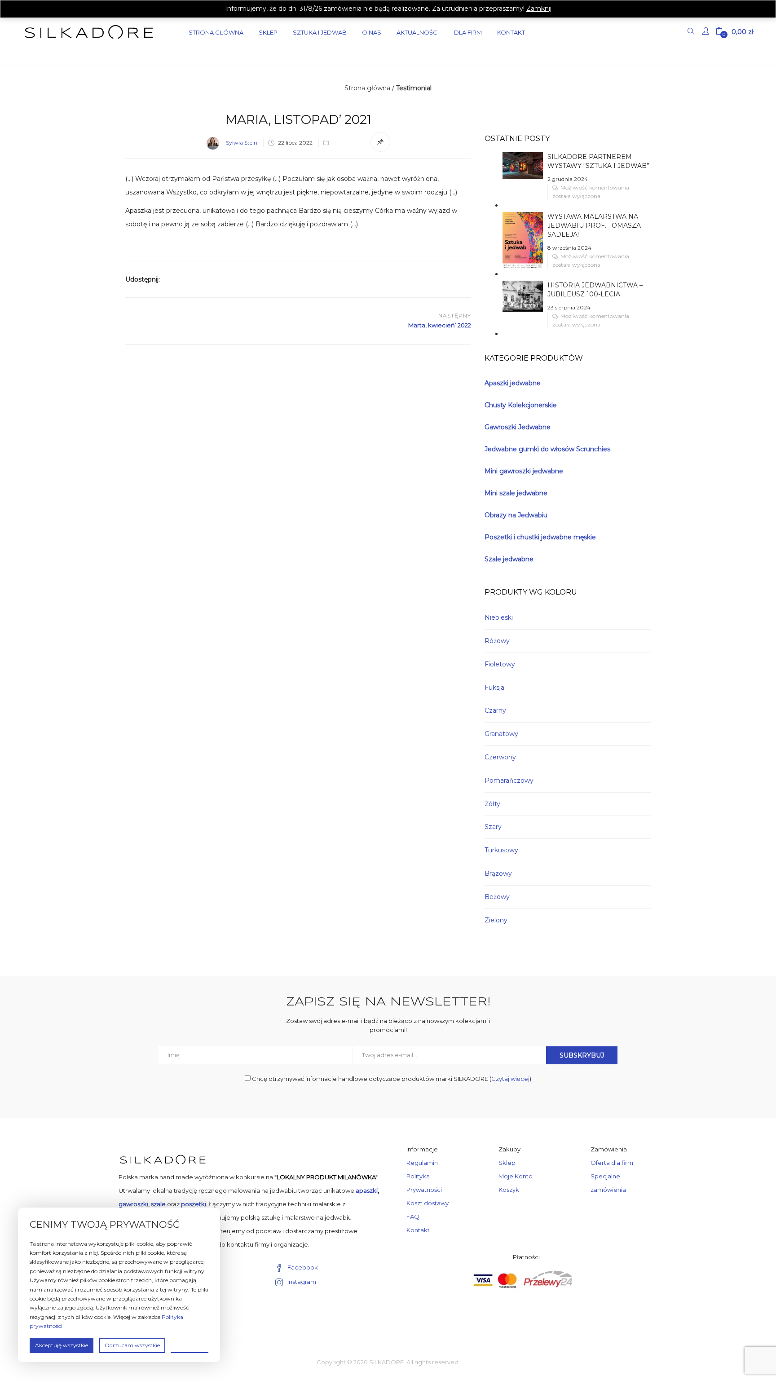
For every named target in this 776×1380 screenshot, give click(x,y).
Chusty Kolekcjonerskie (521, 405)
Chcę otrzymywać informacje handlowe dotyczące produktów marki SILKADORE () (391, 1078)
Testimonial (414, 88)
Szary (493, 827)
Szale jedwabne (509, 559)
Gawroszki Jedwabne (518, 427)
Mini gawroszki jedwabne (524, 471)
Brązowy (498, 873)
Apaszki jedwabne (513, 383)
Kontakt (511, 32)
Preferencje (189, 1344)
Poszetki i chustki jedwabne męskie (540, 537)
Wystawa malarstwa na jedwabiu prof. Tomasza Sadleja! (594, 225)
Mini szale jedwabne (516, 493)
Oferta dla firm (612, 1162)
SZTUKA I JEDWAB (320, 32)
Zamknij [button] (538, 8)
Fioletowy (500, 664)
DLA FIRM (468, 32)
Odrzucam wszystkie (132, 1345)
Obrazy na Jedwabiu (516, 515)
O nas (371, 32)
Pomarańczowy (509, 780)
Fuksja (494, 687)
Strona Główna (216, 32)
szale (158, 1204)
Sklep (268, 32)
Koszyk (508, 1189)
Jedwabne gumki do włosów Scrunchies (547, 449)
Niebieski (499, 617)
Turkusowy (501, 850)
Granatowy (501, 734)
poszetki (193, 1204)
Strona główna (367, 88)
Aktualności (418, 32)
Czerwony (500, 757)
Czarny (495, 710)
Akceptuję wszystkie (61, 1345)
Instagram (301, 1281)
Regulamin (422, 1162)
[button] (735, 32)
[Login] (706, 32)
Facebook (302, 1267)
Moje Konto (515, 1176)
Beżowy (497, 897)
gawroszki (133, 1204)
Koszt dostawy (427, 1203)
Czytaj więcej (510, 1078)
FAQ (412, 1216)
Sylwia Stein (241, 142)
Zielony (496, 920)
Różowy (497, 641)
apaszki (367, 1190)
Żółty (492, 804)
